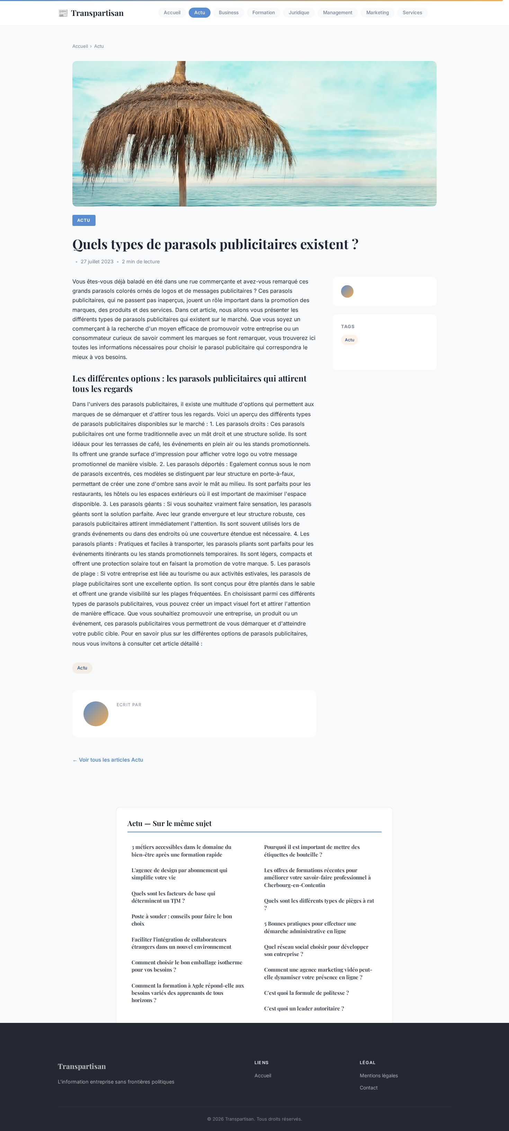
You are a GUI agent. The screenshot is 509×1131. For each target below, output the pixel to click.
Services (412, 13)
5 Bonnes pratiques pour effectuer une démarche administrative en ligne (310, 927)
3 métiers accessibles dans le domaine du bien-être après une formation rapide (181, 850)
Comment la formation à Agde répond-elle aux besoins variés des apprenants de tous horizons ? (188, 993)
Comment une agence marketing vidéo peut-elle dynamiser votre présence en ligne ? (318, 973)
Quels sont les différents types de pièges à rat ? (319, 904)
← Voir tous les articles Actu (107, 759)
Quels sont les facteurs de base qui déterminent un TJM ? (173, 897)
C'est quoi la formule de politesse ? (306, 992)
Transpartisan (91, 12)
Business (229, 13)
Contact (369, 1087)
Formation (263, 13)
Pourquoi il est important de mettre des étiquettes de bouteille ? (312, 850)
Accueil (172, 13)
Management (337, 13)
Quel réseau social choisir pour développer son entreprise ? (316, 950)
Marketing (377, 13)
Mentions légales (379, 1075)
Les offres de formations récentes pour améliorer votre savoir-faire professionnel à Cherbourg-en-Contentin (317, 877)
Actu (199, 13)
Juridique (299, 13)
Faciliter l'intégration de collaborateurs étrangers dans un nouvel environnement (181, 943)
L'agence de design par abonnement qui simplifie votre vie (179, 874)
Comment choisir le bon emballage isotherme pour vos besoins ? (187, 966)
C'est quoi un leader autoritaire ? (304, 1008)
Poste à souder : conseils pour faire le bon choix (182, 920)
